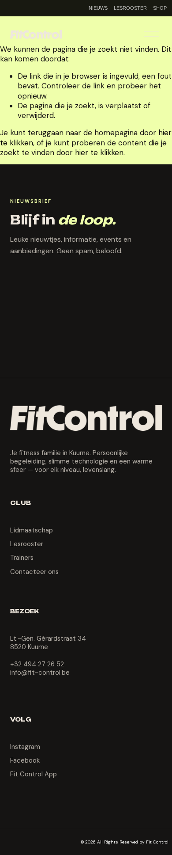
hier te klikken (99, 152)
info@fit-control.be (40, 673)
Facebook (25, 760)
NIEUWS (98, 8)
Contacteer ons (34, 572)
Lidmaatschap (31, 530)
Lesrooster (26, 544)
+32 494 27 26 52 (37, 664)
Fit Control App (33, 774)
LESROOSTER (130, 8)
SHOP (160, 8)
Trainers (22, 558)
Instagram (25, 747)
